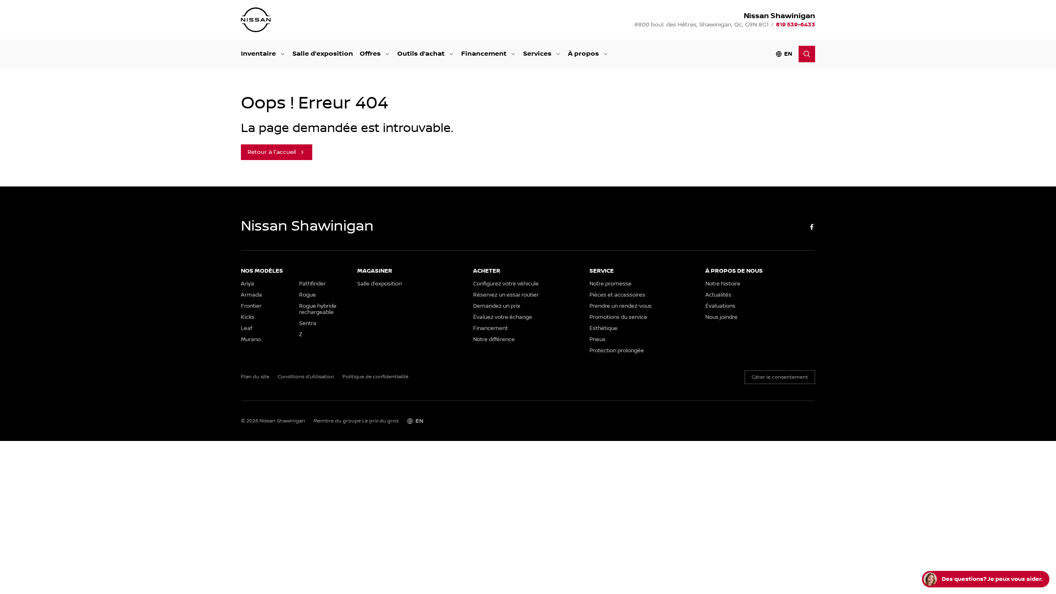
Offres (370, 54)
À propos (583, 54)
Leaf (246, 328)
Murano (251, 340)
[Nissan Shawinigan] (256, 19)
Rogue (307, 295)
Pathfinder (312, 284)
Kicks (248, 317)
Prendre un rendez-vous (620, 306)
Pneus (597, 340)
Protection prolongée (616, 351)
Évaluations (720, 306)
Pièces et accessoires (617, 295)
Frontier (251, 306)
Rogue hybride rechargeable (318, 309)
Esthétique (603, 328)
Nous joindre (721, 317)
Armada (251, 295)
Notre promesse (610, 284)
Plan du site (255, 377)
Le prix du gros (380, 421)
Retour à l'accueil (272, 152)
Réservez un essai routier (506, 295)
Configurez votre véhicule (506, 284)
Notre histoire (722, 284)
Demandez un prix (496, 306)
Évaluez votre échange (502, 317)
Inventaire (258, 54)
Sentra (307, 324)
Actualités (718, 295)
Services (537, 54)
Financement (484, 54)
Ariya (247, 284)
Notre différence (494, 340)
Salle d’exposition (322, 54)
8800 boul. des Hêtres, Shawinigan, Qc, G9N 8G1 (701, 25)
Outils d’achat (421, 54)
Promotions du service (618, 317)
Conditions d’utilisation (306, 377)
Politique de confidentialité (375, 377)
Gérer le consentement (780, 377)
